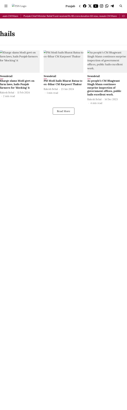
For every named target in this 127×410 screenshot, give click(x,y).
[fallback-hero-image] (20, 61)
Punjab (70, 6)
